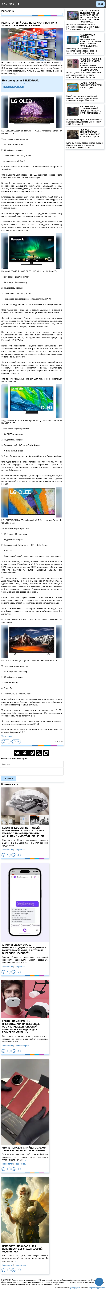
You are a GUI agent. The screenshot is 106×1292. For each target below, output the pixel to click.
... (15, 845)
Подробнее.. (20, 849)
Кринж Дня (10, 4)
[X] (39, 753)
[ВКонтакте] (17, 753)
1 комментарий (21, 1045)
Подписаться (13, 86)
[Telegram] (31, 753)
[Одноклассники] (24, 753)
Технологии (6, 736)
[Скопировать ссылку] (46, 753)
